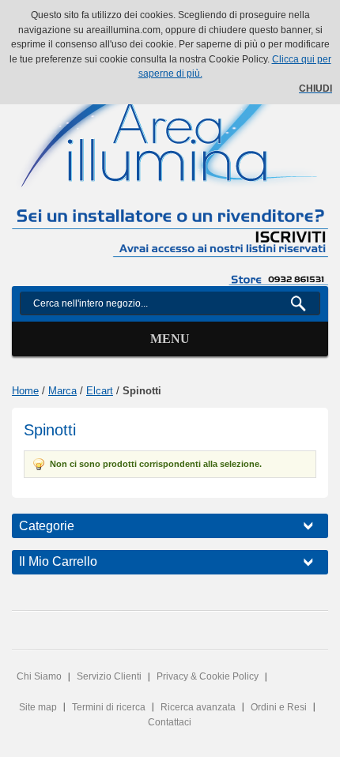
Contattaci (169, 722)
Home (25, 391)
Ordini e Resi (279, 707)
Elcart (99, 391)
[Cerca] (304, 303)
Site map (38, 707)
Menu (170, 338)
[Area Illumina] (170, 121)
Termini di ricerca (108, 707)
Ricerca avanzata (198, 707)
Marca (62, 391)
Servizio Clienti (109, 676)
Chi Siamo (39, 676)
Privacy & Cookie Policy (208, 676)
